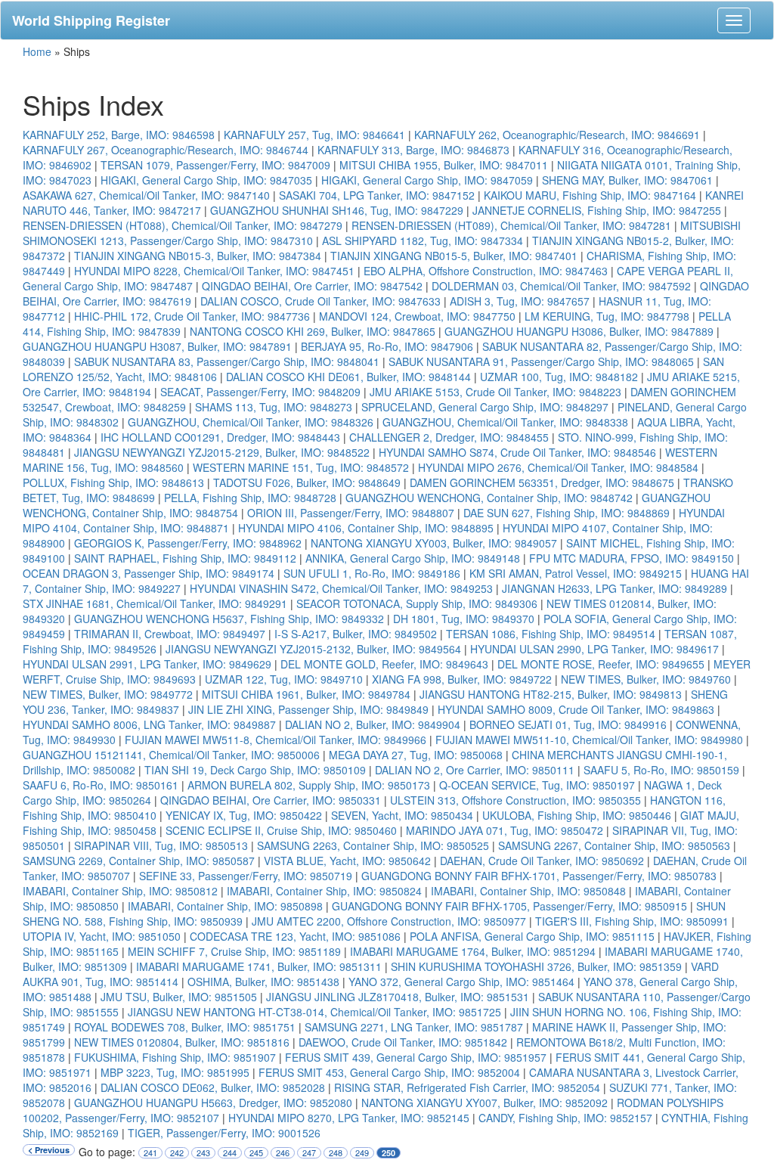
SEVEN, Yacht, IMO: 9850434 (402, 815)
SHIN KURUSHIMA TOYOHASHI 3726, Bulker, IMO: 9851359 (536, 966)
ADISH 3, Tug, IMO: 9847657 (520, 301)
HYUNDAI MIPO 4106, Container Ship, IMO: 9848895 (366, 527)
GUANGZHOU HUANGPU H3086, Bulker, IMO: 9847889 (579, 331)
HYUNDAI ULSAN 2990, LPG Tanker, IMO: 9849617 (594, 648)
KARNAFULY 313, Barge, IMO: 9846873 (413, 149)
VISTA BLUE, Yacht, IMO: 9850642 (347, 860)
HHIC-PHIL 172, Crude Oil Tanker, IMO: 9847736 (192, 316)
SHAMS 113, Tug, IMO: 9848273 (273, 406)
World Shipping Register (91, 20)
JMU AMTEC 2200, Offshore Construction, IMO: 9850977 (389, 921)
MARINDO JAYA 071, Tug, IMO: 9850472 (504, 830)
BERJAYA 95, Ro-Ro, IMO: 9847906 (387, 346)
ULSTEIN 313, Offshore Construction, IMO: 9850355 (515, 800)
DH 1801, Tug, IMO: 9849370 (463, 618)
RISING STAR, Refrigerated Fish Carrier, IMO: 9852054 (467, 1087)
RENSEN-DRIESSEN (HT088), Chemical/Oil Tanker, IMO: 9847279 (182, 225)
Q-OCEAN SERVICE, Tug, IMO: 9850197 (537, 784)
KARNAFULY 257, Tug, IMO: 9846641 (314, 134)
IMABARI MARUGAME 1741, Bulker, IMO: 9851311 (259, 966)
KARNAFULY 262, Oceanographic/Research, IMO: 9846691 (557, 134)
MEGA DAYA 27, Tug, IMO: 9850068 (416, 754)
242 (177, 1152)
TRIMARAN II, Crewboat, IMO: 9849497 (169, 633)
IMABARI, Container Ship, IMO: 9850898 (225, 905)
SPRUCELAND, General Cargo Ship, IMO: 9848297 (484, 406)
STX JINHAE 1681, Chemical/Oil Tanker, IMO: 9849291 (155, 603)
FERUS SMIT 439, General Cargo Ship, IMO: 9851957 (415, 1057)
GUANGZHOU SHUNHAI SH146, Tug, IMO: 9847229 (336, 210)
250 (388, 1152)
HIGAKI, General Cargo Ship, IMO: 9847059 (427, 180)
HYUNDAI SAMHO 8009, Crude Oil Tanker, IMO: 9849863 (576, 709)
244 (230, 1152)
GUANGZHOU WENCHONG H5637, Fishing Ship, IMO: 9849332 (229, 618)
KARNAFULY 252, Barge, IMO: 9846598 (119, 134)
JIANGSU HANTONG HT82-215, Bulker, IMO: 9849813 (551, 694)
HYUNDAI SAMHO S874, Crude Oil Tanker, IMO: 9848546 (517, 452)
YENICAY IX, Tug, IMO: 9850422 (244, 815)
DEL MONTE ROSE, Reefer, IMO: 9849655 (600, 663)
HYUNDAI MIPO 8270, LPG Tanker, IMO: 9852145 (348, 1117)
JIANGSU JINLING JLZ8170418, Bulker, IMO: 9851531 (397, 996)
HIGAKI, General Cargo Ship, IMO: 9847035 (206, 180)
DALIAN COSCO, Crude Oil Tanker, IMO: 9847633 (320, 301)
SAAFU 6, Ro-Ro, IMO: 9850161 (100, 784)
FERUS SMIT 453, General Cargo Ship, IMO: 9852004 (389, 1072)
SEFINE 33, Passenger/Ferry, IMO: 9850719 (245, 875)
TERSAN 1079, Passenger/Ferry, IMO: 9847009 (215, 164)
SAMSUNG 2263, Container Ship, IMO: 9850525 (373, 845)
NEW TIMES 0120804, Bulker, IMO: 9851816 (181, 1042)
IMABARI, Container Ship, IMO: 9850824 (324, 890)
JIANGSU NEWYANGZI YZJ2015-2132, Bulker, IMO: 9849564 (313, 648)
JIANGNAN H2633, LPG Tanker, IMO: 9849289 (614, 588)
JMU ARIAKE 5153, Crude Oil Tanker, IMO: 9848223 (495, 391)
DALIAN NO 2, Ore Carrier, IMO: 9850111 (474, 769)
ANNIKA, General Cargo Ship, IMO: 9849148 (412, 558)
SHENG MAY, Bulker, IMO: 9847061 (627, 180)
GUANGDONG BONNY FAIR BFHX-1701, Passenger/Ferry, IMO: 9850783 (539, 875)
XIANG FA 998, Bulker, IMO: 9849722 (462, 679)
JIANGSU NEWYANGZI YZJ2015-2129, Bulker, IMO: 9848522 (222, 452)
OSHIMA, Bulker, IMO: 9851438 (263, 981)
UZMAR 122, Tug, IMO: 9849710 (284, 679)
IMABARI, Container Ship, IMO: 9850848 (528, 890)
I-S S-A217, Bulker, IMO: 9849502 (355, 633)
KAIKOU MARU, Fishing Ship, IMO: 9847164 (590, 195)
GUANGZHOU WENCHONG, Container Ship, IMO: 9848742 (489, 497)
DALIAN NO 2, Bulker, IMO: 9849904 (372, 724)
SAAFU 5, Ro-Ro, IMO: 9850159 (661, 769)
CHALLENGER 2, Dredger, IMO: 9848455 (449, 437)
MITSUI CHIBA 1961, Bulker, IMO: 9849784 (306, 694)
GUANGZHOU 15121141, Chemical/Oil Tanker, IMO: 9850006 (171, 754)
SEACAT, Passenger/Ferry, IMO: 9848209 (260, 391)
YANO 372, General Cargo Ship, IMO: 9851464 (461, 981)
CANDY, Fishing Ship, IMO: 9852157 (565, 1117)
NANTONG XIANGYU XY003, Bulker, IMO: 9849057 (434, 543)
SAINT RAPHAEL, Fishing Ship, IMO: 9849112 (185, 558)
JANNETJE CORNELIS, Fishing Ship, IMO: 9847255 (596, 210)
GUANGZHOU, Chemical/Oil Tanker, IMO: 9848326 (250, 422)
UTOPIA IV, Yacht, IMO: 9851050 (102, 936)
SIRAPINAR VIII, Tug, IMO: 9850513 (161, 845)
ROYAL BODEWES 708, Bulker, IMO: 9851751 (185, 1026)
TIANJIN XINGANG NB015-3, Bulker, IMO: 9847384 (197, 255)
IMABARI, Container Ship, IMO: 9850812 (120, 890)
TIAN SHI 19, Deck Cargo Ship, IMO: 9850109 (255, 769)
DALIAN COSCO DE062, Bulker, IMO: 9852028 (213, 1087)
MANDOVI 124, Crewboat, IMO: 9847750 (417, 316)
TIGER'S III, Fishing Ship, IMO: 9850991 (632, 921)
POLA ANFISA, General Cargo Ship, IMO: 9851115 (532, 936)
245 (256, 1152)
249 (362, 1152)
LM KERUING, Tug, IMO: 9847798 (607, 316)
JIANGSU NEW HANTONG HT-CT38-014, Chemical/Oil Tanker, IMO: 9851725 (314, 1011)
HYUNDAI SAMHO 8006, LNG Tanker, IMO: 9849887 (149, 724)
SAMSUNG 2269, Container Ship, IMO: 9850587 (139, 860)
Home (37, 51)
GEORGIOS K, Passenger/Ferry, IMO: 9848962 (188, 543)
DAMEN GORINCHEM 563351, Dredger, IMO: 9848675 (542, 482)
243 (203, 1152)
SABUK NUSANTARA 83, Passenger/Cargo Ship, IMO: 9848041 (226, 361)
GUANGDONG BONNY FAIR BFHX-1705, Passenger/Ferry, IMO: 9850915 (509, 905)
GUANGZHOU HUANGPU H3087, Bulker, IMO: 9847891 (157, 346)
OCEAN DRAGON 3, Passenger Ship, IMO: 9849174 (148, 573)
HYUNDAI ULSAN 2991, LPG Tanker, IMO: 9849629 (147, 663)
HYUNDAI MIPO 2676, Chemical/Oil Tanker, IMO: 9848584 (558, 467)
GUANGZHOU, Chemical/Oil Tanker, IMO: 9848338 (505, 422)
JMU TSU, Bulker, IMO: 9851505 (179, 996)
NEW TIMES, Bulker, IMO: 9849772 (108, 694)
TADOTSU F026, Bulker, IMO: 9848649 (307, 482)
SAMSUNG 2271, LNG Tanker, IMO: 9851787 (414, 1026)
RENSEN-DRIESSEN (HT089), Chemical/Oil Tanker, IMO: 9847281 (511, 225)
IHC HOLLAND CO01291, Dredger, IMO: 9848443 (220, 437)
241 (150, 1152)
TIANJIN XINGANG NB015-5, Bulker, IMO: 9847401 (453, 255)
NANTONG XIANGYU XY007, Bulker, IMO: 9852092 (484, 1102)
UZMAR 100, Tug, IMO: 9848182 (559, 376)
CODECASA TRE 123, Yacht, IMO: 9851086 (295, 936)
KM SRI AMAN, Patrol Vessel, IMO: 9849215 (575, 573)
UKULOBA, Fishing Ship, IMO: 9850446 (576, 815)
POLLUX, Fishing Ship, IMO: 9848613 (113, 482)
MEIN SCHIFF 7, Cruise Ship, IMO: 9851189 (234, 951)
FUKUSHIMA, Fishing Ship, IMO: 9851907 (175, 1057)
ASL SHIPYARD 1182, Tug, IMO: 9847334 (422, 240)
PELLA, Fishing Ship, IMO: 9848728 (250, 497)
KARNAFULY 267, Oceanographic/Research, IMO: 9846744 (165, 149)
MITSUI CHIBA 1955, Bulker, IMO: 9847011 (443, 164)
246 (282, 1152)
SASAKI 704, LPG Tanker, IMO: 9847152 (377, 195)
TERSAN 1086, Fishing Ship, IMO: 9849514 (550, 633)
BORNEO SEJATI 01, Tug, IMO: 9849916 (568, 724)
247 (309, 1152)
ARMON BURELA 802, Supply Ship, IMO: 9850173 (308, 784)
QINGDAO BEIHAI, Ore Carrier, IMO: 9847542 (312, 285)
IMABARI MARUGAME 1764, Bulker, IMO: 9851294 (473, 951)
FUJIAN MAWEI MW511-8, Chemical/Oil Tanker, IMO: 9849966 (275, 739)
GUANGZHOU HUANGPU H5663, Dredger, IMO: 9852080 (213, 1102)
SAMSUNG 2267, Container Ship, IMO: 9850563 (614, 845)
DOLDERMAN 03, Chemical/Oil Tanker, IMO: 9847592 (561, 285)
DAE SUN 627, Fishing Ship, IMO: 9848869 (566, 512)
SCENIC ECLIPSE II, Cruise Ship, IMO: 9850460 (281, 830)
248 (335, 1152)
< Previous (49, 1149)
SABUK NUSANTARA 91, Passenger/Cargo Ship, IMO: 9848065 (541, 361)
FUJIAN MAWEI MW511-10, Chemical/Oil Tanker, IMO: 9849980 (589, 739)
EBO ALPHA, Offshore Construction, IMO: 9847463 (486, 270)
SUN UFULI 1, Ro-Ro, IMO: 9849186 (371, 573)
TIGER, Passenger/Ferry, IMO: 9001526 (224, 1132)
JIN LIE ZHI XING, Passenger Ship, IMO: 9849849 (308, 709)
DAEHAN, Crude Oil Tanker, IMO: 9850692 (542, 860)
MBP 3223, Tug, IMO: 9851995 (175, 1072)
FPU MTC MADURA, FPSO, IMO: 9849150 (631, 558)
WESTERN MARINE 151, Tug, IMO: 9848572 (301, 467)
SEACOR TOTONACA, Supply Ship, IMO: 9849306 (416, 603)
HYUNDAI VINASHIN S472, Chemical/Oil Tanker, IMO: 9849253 (341, 588)
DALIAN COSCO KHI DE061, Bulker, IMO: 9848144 (348, 376)
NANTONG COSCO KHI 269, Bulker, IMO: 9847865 (312, 331)
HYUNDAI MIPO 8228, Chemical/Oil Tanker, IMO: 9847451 (214, 270)
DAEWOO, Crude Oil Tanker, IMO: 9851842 (403, 1042)
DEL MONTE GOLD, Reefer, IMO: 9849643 (384, 663)
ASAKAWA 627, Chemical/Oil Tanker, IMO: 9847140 (146, 195)
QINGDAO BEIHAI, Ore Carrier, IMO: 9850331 (270, 800)
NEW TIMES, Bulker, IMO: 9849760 (646, 679)
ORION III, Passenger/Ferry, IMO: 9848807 (350, 512)
